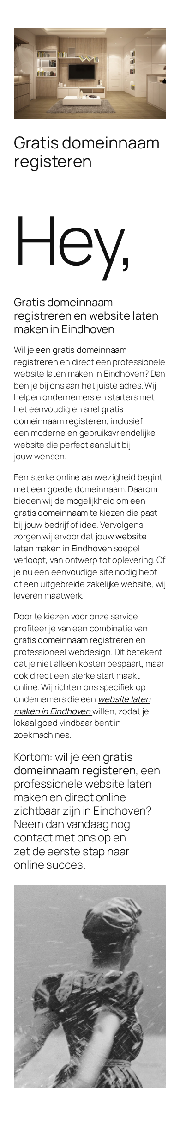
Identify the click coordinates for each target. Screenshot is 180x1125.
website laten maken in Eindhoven (82, 705)
